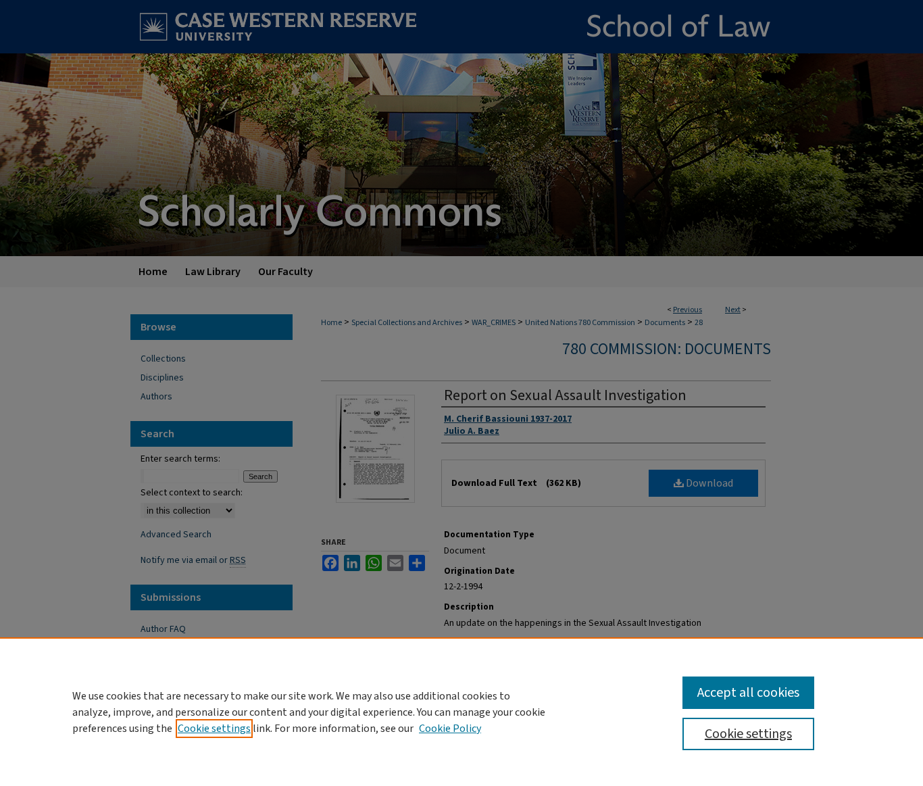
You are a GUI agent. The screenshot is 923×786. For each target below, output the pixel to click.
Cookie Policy (450, 728)
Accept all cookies (748, 692)
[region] (461, 711)
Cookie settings (214, 728)
